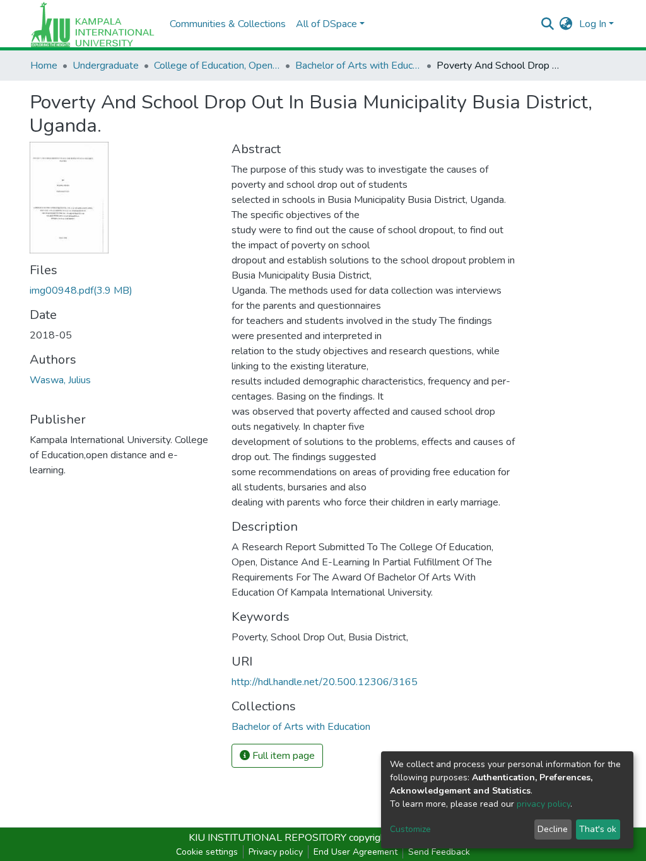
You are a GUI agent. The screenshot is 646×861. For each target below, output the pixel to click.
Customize (410, 829)
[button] (566, 24)
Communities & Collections (228, 24)
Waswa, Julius (60, 380)
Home (43, 65)
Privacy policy (276, 852)
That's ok (597, 829)
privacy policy (543, 804)
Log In (592, 24)
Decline (552, 829)
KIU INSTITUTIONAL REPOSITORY (267, 838)
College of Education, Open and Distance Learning (217, 65)
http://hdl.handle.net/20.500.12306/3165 (325, 682)
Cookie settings (207, 852)
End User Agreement (355, 852)
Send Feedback (439, 852)
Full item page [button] (282, 756)
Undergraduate (106, 65)
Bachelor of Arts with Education (358, 65)
